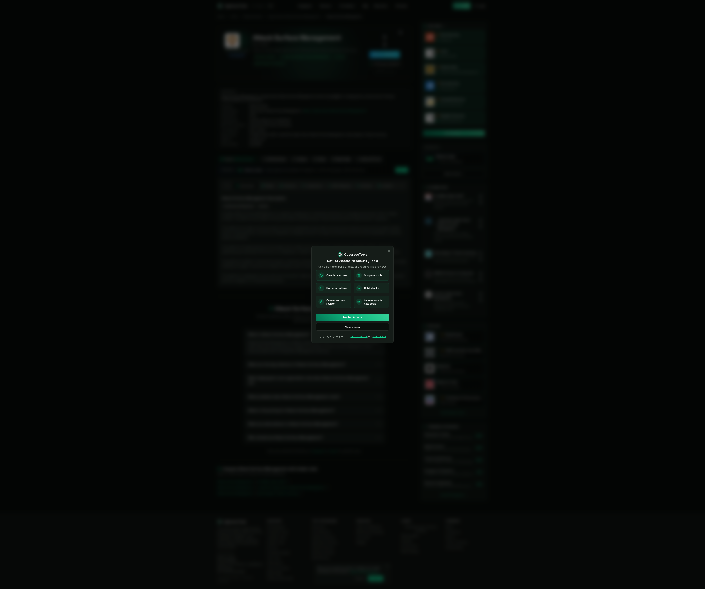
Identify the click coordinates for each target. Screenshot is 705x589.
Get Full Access (352, 317)
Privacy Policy (379, 336)
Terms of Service (359, 336)
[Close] (389, 251)
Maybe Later (352, 327)
